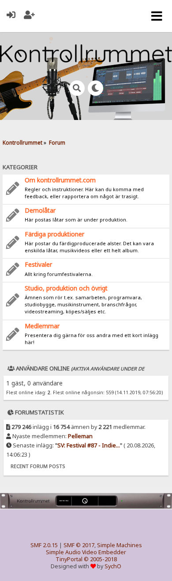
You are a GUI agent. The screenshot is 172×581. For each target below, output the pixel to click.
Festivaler (38, 264)
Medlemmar (42, 326)
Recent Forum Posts (38, 466)
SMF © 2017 (79, 545)
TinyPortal (69, 559)
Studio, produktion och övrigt (66, 288)
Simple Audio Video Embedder (86, 552)
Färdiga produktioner (54, 234)
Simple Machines (119, 545)
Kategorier (20, 167)
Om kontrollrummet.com (60, 180)
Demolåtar (40, 210)
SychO (113, 566)
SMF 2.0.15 (44, 545)
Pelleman (80, 436)
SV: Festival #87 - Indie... (88, 445)
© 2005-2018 (100, 559)
